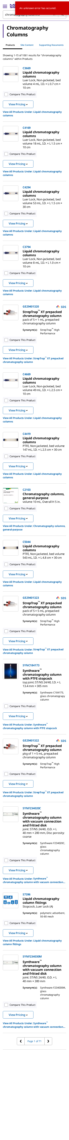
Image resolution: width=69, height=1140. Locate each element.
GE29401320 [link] (31, 306)
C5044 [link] (27, 542)
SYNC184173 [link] (31, 665)
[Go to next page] (48, 1041)
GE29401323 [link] (31, 598)
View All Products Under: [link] (32, 113)
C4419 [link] (27, 434)
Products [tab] (10, 44)
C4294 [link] (27, 187)
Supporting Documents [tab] (51, 44)
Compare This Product (22, 94)
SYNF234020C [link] (32, 808)
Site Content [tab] (27, 44)
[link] (41, 74)
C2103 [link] (27, 490)
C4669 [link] (27, 374)
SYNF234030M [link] (32, 956)
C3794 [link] (27, 247)
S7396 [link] (26, 894)
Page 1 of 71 (34, 1041)
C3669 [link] (27, 68)
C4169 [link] (27, 128)
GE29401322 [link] (31, 740)
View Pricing (17, 104)
